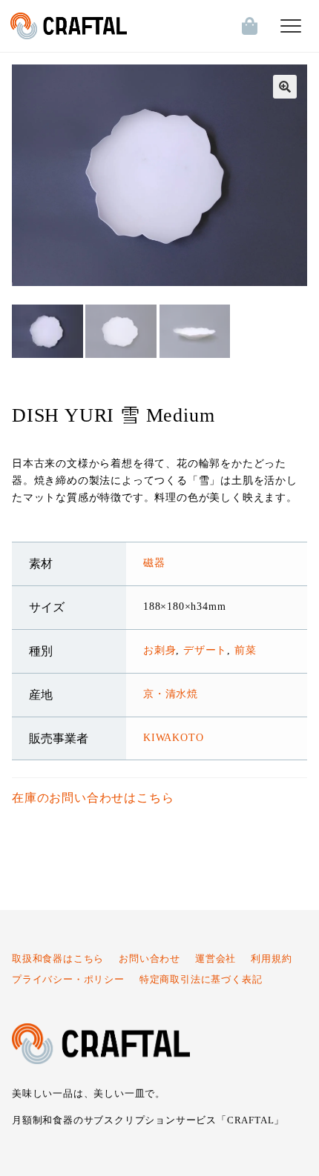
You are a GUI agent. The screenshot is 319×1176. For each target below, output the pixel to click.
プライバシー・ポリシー (68, 979)
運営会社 (215, 959)
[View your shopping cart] (246, 26)
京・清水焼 (170, 694)
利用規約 (271, 959)
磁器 (154, 562)
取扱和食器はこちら (58, 959)
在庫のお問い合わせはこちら (93, 797)
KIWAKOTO (173, 737)
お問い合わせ (149, 959)
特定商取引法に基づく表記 (201, 979)
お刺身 (159, 650)
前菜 (245, 650)
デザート (205, 650)
